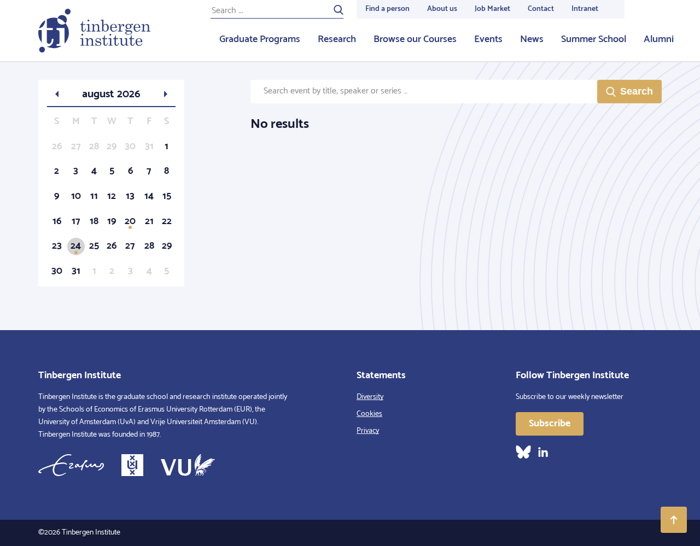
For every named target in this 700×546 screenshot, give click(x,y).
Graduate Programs (259, 39)
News (532, 39)
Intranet (584, 9)
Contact (541, 9)
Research (337, 39)
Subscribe (549, 423)
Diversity (370, 397)
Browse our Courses (415, 39)
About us (442, 9)
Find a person (387, 9)
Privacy (368, 431)
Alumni (659, 39)
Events (488, 39)
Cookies (369, 414)
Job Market (492, 9)
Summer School (593, 39)
